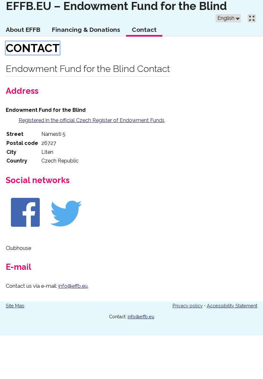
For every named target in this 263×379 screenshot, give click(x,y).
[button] (228, 18)
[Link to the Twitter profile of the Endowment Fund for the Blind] (66, 228)
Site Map (15, 305)
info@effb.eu (73, 286)
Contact (33, 48)
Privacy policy (188, 305)
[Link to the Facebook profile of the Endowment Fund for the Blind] (25, 228)
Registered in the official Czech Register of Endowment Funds (92, 120)
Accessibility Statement (232, 305)
